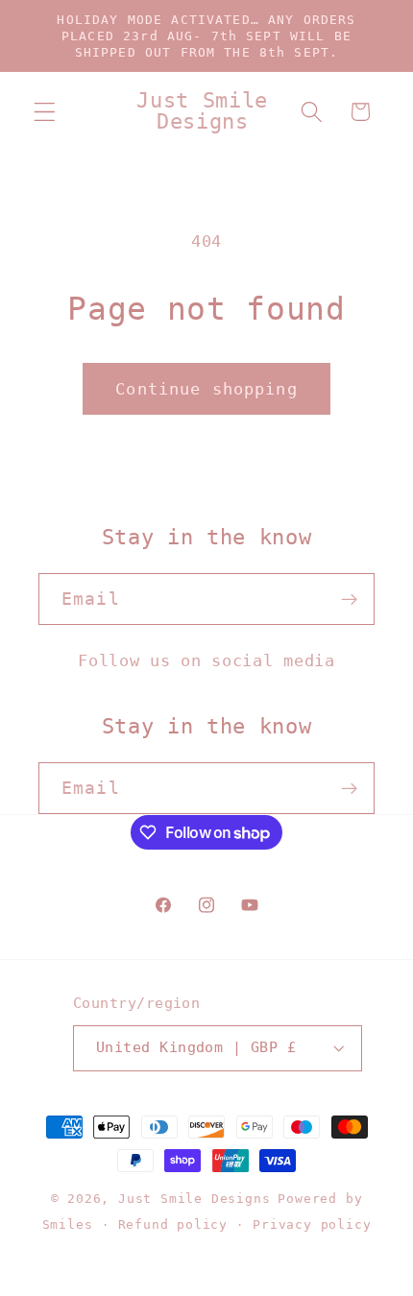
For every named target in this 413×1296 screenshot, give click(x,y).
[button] (44, 111)
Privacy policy (312, 1224)
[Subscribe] (349, 599)
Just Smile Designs (194, 1198)
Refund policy (173, 1224)
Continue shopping (206, 388)
